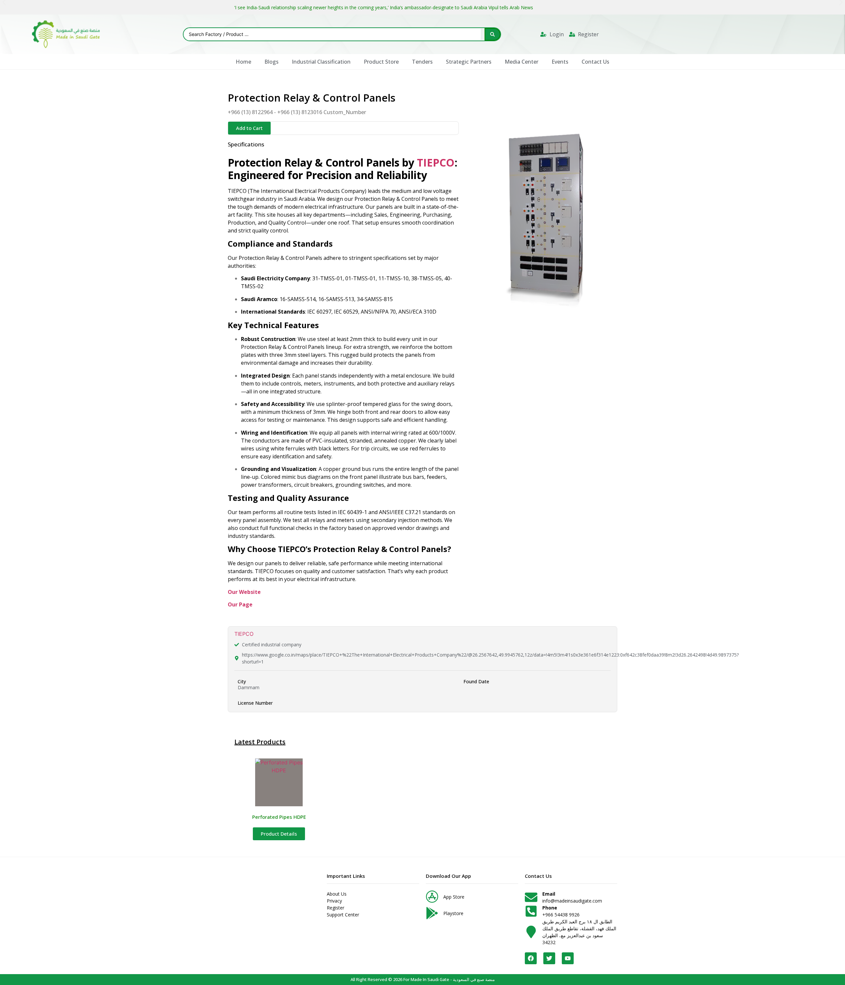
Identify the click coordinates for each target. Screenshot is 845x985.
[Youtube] (568, 958)
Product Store (381, 61)
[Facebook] (531, 958)
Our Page (240, 604)
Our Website (244, 592)
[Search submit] (492, 34)
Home (243, 61)
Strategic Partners (468, 61)
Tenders (422, 61)
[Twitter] (549, 958)
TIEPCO (436, 162)
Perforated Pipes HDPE (279, 817)
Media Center (521, 61)
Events (560, 61)
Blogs (271, 61)
